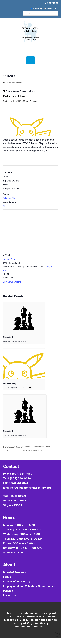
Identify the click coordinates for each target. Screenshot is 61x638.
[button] (30, 60)
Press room (10, 595)
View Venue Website (12, 281)
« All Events (9, 75)
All (4, 205)
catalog (37, 8)
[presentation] (24, 317)
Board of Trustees (14, 572)
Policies (8, 590)
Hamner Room (9, 259)
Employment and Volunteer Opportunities (29, 586)
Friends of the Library (16, 581)
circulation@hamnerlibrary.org (31, 487)
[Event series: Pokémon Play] (30, 387)
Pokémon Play (9, 198)
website (51, 8)
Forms (7, 576)
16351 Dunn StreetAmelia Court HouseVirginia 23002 (15, 500)
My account (51, 2)
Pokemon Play (9, 383)
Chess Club (8, 337)
